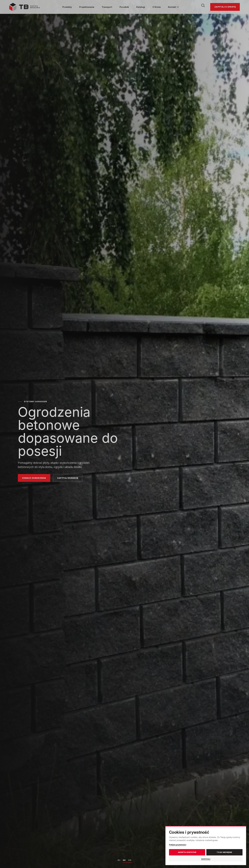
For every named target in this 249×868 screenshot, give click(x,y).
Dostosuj (205, 859)
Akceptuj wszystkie (187, 852)
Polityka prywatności (177, 844)
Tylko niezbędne (224, 852)
